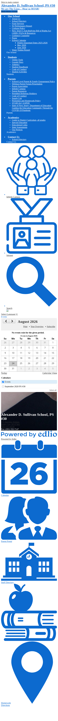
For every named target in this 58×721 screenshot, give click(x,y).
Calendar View (49, 373)
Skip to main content (10, 2)
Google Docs (17, 62)
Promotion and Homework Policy (26, 101)
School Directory (19, 21)
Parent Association (20, 86)
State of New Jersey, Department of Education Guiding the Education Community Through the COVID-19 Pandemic (32, 107)
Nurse (14, 38)
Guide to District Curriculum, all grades (28, 120)
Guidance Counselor (20, 35)
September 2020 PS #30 (15, 386)
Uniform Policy (18, 28)
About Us (16, 19)
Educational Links (19, 125)
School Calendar (19, 40)
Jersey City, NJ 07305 (10, 423)
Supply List (17, 98)
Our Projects (17, 130)
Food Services (18, 23)
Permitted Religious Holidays (24, 93)
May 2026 (21, 45)
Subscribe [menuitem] (51, 326)
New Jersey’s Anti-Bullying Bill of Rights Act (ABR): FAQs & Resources (31, 32)
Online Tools (17, 60)
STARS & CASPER (21, 103)
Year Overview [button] (37, 326)
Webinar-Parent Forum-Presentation (27, 84)
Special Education (19, 122)
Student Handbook (20, 67)
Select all (53, 390)
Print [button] (25, 326)
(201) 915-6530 (7, 427)
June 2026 (21, 47)
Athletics (15, 64)
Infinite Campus (18, 89)
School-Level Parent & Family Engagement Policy (33, 81)
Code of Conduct (19, 69)
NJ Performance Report (22, 26)
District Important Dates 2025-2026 (32, 43)
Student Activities (19, 72)
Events (8, 382)
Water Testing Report (21, 50)
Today (4, 373)
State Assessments (19, 127)
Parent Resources (19, 91)
